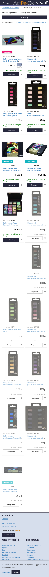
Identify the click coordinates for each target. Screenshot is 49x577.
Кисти (4, 550)
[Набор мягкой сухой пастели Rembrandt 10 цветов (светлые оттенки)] (36, 94)
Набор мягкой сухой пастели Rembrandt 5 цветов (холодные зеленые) (36, 225)
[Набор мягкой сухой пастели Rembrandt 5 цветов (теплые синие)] (36, 40)
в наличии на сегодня (14, 70)
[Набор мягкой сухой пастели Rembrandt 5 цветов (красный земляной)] (36, 310)
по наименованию (39, 22)
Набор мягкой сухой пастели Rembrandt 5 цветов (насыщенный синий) (12, 438)
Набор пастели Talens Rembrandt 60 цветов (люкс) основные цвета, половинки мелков (12, 171)
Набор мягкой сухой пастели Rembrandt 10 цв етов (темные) (36, 438)
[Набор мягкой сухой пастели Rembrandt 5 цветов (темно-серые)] (36, 257)
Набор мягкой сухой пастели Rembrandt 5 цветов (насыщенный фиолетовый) (36, 386)
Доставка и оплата (34, 545)
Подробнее (6, 572)
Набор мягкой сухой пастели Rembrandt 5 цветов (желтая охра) (12, 385)
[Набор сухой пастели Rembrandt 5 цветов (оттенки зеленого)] (13, 310)
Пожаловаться (9, 535)
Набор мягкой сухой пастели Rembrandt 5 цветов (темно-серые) (36, 278)
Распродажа (31, 552)
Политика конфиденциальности (35, 558)
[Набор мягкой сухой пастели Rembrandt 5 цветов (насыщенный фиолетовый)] (36, 364)
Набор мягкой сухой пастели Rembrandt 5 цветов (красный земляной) (36, 331)
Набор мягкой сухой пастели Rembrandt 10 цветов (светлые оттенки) (36, 116)
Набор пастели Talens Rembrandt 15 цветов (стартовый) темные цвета (11, 491)
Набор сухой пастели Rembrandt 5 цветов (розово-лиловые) (12, 116)
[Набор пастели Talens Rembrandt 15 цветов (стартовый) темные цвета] (13, 470)
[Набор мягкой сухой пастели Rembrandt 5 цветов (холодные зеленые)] (36, 204)
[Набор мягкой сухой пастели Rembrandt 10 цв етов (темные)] (36, 417)
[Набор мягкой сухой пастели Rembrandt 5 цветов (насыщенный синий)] (13, 417)
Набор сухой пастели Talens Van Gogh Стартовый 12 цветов (12, 61)
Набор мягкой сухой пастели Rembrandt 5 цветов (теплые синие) (36, 61)
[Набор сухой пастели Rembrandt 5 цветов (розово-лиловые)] (13, 94)
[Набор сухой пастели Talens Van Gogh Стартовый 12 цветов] (13, 40)
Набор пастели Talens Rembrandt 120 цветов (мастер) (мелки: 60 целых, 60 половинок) (35, 171)
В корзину (11, 74)
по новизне (27, 22)
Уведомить (35, 238)
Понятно (15, 572)
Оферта (30, 555)
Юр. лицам (31, 550)
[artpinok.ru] (24, 3)
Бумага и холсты (8, 545)
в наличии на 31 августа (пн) (36, 71)
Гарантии (30, 547)
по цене (19, 22)
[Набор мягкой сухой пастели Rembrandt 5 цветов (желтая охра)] (13, 364)
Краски (4, 547)
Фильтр (25, 17)
